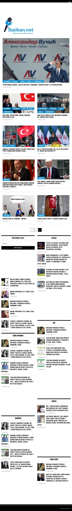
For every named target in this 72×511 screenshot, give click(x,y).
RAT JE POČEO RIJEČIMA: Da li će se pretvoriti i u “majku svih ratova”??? (53, 150)
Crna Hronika (43, 109)
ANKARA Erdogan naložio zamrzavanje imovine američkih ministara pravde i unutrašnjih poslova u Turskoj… (18, 185)
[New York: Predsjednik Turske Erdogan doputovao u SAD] (19, 103)
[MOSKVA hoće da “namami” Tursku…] (19, 206)
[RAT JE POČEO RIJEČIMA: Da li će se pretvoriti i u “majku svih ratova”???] (53, 136)
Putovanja (16, 109)
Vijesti (29, 81)
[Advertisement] (33, 10)
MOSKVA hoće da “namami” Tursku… (15, 219)
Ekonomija (7, 81)
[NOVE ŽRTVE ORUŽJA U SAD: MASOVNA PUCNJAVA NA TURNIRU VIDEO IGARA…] (53, 103)
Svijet (24, 109)
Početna (41, 146)
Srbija (22, 81)
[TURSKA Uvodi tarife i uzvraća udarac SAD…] (53, 206)
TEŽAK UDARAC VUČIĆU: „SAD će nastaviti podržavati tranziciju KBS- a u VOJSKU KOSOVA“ (32, 85)
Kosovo (15, 81)
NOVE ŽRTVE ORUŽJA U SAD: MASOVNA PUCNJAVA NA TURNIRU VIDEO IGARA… (52, 116)
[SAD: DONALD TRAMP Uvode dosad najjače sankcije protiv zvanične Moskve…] (53, 169)
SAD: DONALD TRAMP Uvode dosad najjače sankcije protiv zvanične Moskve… (51, 182)
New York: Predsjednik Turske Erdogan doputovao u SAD (16, 116)
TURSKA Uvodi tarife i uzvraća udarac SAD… (52, 219)
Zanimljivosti (38, 81)
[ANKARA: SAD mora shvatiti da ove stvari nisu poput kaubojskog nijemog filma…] (19, 136)
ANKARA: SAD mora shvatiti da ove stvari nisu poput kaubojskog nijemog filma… (19, 150)
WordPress (68, 508)
